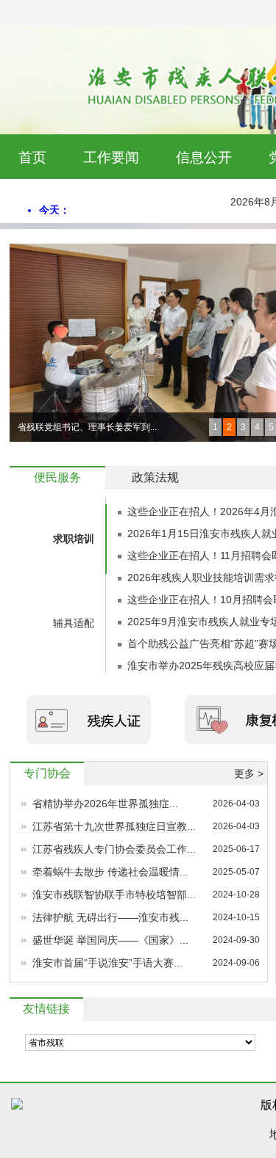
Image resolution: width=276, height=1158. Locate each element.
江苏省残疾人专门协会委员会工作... (114, 849)
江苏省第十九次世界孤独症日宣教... (114, 826)
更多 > (248, 773)
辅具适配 (73, 623)
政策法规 (155, 477)
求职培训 (73, 539)
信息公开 (204, 157)
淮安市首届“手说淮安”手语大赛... (107, 963)
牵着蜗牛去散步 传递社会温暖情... (110, 872)
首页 (32, 157)
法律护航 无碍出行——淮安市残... (110, 917)
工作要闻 (111, 157)
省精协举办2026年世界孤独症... (105, 803)
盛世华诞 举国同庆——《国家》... (110, 940)
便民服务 (57, 477)
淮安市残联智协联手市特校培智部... (114, 894)
